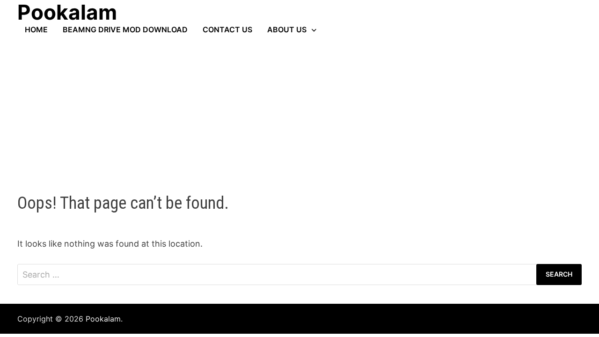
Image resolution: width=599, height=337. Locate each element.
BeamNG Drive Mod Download (125, 29)
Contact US (227, 29)
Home (36, 29)
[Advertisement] (299, 104)
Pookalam (103, 318)
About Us (287, 29)
